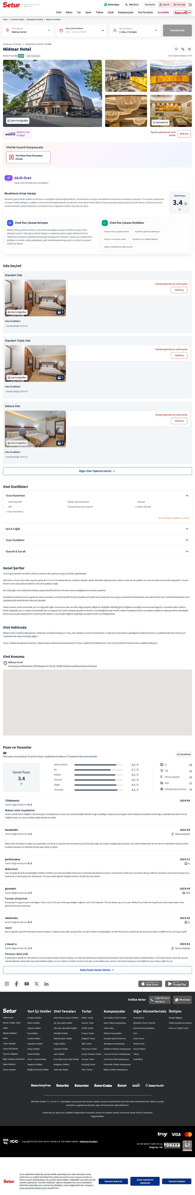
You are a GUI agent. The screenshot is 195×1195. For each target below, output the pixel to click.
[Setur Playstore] (178, 986)
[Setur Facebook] (18, 987)
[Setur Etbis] (187, 1145)
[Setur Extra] (183, 12)
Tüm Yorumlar (33, 55)
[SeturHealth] (154, 1085)
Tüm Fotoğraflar (19, 120)
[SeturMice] (81, 1085)
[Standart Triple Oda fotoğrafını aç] (35, 363)
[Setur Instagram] (8, 987)
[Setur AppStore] (151, 986)
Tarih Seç (179, 290)
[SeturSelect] (136, 1085)
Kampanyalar (125, 12)
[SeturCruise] (103, 1085)
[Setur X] (38, 987)
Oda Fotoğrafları (18, 312)
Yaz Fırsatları (145, 12)
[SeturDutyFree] (41, 1085)
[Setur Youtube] (28, 987)
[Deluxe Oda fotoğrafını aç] (35, 429)
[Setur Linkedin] (48, 987)
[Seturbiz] (62, 1085)
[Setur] (11, 4)
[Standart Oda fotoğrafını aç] (35, 298)
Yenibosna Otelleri (53, 19)
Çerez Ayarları (9, 1069)
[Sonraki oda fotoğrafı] (61, 298)
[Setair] (122, 1085)
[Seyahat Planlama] (189, 5)
